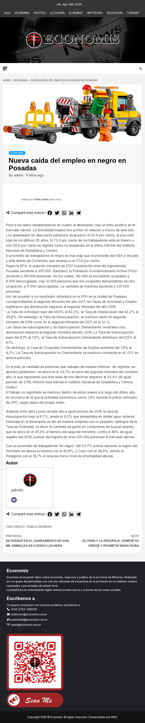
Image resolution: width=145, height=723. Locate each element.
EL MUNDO (76, 12)
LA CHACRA (57, 12)
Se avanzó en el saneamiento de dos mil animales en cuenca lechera (37, 540)
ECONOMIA (22, 12)
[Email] (14, 500)
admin (19, 175)
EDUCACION (114, 12)
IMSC (114, 717)
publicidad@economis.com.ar (28, 619)
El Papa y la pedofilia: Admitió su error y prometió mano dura (111, 540)
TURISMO (133, 12)
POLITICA (40, 12)
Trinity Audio (41, 199)
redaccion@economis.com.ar (28, 614)
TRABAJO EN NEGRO (39, 526)
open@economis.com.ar (25, 624)
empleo (19, 526)
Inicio (7, 12)
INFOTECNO (95, 12)
